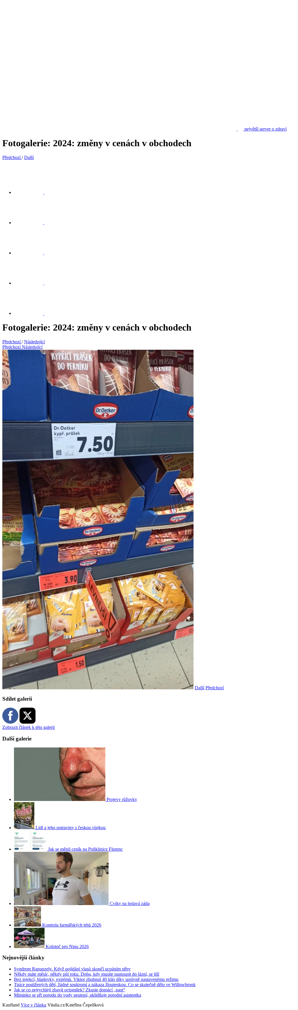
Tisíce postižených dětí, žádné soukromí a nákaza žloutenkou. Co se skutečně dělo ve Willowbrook (105, 984)
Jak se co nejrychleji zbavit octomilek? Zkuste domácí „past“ (69, 989)
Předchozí (214, 687)
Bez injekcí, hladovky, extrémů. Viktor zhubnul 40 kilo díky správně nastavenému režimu (96, 979)
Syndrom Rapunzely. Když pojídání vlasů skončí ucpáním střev (72, 968)
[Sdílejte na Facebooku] (32, 222)
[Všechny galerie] (32, 283)
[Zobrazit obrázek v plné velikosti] (32, 252)
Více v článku (33, 1004)
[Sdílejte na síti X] (32, 192)
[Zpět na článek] (32, 313)
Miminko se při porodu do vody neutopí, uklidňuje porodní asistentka (77, 995)
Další (199, 687)
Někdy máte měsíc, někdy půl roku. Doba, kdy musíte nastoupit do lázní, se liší (86, 974)
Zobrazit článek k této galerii (28, 727)
